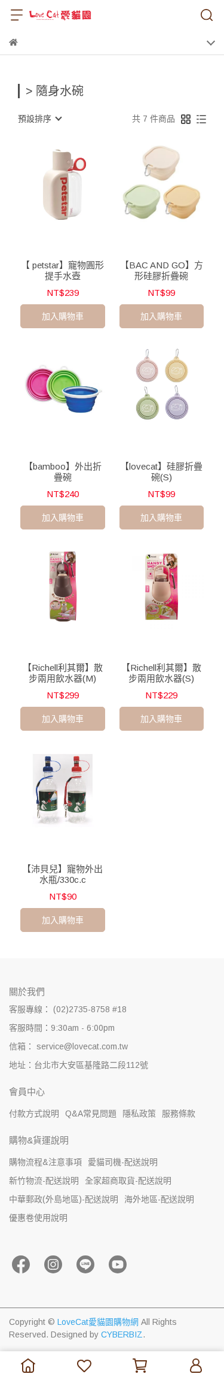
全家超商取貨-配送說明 (128, 1180)
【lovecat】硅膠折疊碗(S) (161, 471)
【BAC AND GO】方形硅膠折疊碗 (161, 270)
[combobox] (39, 118)
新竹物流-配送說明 (44, 1180)
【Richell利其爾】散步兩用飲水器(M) (63, 672)
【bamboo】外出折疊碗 (63, 471)
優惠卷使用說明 (38, 1217)
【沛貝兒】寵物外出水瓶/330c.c (62, 874)
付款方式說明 (34, 1113)
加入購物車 (63, 316)
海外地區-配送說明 (159, 1199)
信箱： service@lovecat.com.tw (68, 1046)
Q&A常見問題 (90, 1113)
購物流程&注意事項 (45, 1162)
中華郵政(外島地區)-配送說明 (63, 1199)
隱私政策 (139, 1113)
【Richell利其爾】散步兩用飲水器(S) (161, 672)
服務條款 (178, 1113)
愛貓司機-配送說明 (123, 1162)
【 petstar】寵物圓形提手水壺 (62, 270)
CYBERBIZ (122, 1334)
